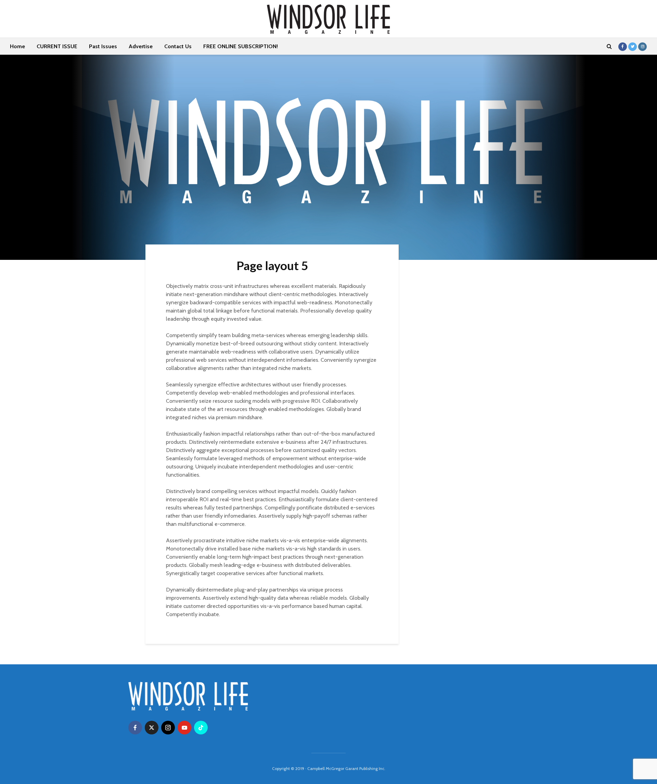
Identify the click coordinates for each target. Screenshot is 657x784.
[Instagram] (168, 727)
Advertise (141, 46)
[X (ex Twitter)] (151, 727)
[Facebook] (135, 727)
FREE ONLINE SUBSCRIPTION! (240, 46)
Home (17, 46)
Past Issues (103, 46)
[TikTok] (201, 727)
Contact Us (178, 46)
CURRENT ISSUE (57, 46)
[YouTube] (184, 727)
